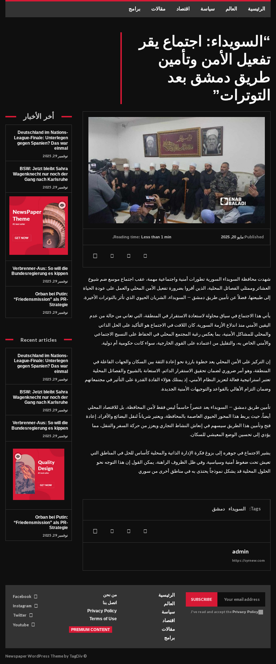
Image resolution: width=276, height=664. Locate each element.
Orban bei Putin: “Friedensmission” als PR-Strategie (41, 299)
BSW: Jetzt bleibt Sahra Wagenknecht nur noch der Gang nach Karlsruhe (40, 174)
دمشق (218, 508)
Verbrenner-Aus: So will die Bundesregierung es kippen (40, 271)
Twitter (20, 615)
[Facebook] (145, 256)
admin (240, 551)
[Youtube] (33, 624)
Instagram (22, 605)
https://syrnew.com (248, 560)
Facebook (22, 596)
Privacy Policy (245, 612)
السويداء (237, 508)
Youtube (21, 624)
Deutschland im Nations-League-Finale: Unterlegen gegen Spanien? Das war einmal (41, 140)
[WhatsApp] (95, 256)
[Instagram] (36, 606)
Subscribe (201, 599)
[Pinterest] (112, 256)
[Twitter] (128, 256)
